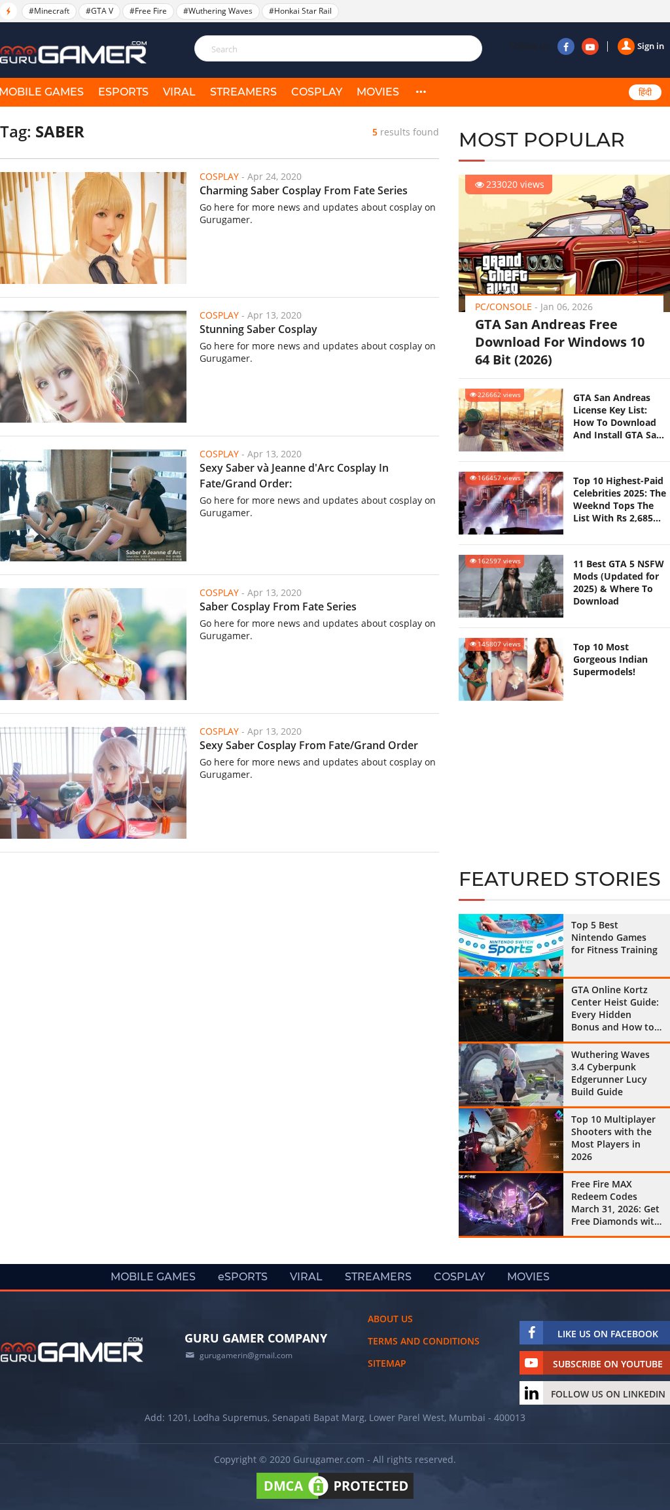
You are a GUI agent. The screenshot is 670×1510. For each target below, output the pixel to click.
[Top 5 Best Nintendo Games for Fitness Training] (511, 945)
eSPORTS (123, 92)
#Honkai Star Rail (300, 10)
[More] (420, 92)
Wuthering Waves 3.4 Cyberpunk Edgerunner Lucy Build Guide (610, 1073)
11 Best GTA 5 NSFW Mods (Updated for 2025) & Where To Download (618, 582)
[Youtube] (590, 46)
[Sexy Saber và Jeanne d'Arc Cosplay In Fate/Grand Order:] (93, 505)
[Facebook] (565, 46)
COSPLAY (316, 92)
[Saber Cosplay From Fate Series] (93, 644)
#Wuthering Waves (218, 10)
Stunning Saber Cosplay (258, 329)
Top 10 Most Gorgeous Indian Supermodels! (610, 659)
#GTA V (99, 10)
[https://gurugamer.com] (72, 1349)
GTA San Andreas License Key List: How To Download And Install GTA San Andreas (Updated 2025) (617, 416)
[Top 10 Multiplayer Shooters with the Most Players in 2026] (511, 1139)
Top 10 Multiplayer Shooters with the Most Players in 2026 (613, 1138)
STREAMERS (243, 92)
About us (390, 1318)
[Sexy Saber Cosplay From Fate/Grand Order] (93, 783)
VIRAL (179, 92)
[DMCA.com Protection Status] (335, 1498)
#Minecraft (49, 10)
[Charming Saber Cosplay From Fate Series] (93, 228)
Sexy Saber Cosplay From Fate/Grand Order (309, 745)
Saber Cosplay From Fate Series (278, 606)
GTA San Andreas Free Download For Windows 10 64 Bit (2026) (559, 341)
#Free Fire (148, 10)
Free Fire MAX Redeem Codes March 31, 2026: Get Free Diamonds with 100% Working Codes (615, 1202)
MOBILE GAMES (153, 1277)
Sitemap (387, 1363)
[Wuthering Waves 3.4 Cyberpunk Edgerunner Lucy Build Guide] (511, 1075)
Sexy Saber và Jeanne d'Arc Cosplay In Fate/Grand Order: (294, 476)
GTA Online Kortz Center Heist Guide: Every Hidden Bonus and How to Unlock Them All (615, 1008)
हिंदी (645, 92)
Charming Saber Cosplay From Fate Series (304, 190)
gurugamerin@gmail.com (246, 1355)
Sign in (650, 46)
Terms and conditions (424, 1341)
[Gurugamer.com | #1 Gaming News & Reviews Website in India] (75, 52)
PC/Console (503, 306)
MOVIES (378, 92)
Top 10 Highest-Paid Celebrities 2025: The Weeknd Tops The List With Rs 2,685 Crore (619, 499)
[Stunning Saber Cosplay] (93, 367)
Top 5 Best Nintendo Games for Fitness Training (614, 937)
